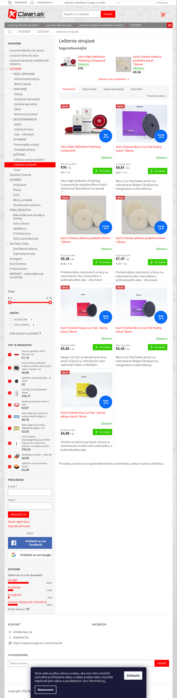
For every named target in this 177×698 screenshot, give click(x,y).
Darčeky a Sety (19, 243)
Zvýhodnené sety (24, 254)
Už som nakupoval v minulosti (27, 602)
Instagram (14, 595)
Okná (17, 109)
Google (12, 580)
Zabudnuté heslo (19, 526)
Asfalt (17, 124)
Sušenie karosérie (25, 104)
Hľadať (108, 14)
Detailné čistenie (20, 175)
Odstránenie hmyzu (27, 79)
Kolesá (18, 94)
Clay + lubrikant (24, 134)
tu (104, 681)
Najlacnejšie (89, 89)
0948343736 (21, 637)
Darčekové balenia (25, 249)
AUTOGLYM (23, 319)
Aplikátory (19, 228)
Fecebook (14, 587)
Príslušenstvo (22, 233)
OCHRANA (19, 139)
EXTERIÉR (16, 69)
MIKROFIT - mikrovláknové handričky (26, 275)
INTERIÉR (15, 180)
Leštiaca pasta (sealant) (29, 160)
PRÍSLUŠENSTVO (20, 210)
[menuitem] (23, 25)
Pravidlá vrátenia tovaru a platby (85, 2)
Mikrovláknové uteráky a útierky (29, 216)
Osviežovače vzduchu (27, 205)
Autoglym (16, 259)
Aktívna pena (22, 84)
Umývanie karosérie (27, 99)
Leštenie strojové (25, 165)
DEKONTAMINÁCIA (25, 119)
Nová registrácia (18, 522)
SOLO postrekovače (26, 238)
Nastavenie (45, 690)
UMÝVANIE (20, 89)
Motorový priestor (26, 114)
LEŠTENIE (19, 154)
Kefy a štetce (21, 223)
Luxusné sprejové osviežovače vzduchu (29, 62)
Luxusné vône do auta (24, 55)
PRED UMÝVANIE (24, 74)
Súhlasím (133, 675)
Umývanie (19, 185)
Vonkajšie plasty (24, 149)
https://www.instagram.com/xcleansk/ (38, 643)
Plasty (17, 190)
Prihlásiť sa (18, 514)
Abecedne (137, 89)
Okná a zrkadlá (22, 200)
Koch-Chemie (24, 324)
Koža (16, 195)
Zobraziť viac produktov (112, 79)
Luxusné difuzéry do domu (27, 50)
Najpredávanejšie (114, 89)
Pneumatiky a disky (26, 144)
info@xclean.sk (22, 632)
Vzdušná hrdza (23, 129)
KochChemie (18, 264)
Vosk (17, 170)
